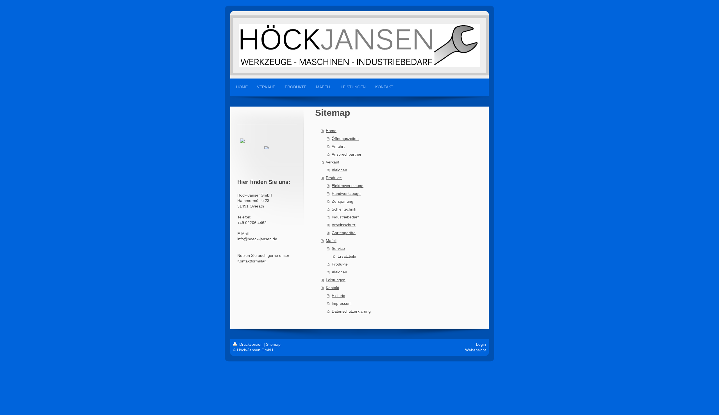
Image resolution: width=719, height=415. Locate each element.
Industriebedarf (345, 217)
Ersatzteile (347, 256)
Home (331, 130)
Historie (338, 295)
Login (481, 344)
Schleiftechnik (344, 209)
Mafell (331, 240)
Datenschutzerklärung (351, 311)
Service (338, 248)
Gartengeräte (344, 232)
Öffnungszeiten (345, 138)
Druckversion (251, 344)
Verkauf (332, 162)
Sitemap (273, 344)
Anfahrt (338, 146)
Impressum (342, 303)
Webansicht (475, 350)
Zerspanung (342, 201)
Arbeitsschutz (344, 225)
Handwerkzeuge (346, 193)
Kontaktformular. (252, 261)
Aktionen (339, 170)
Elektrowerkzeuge (347, 185)
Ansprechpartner (346, 154)
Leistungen (335, 280)
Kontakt (332, 287)
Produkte (334, 178)
